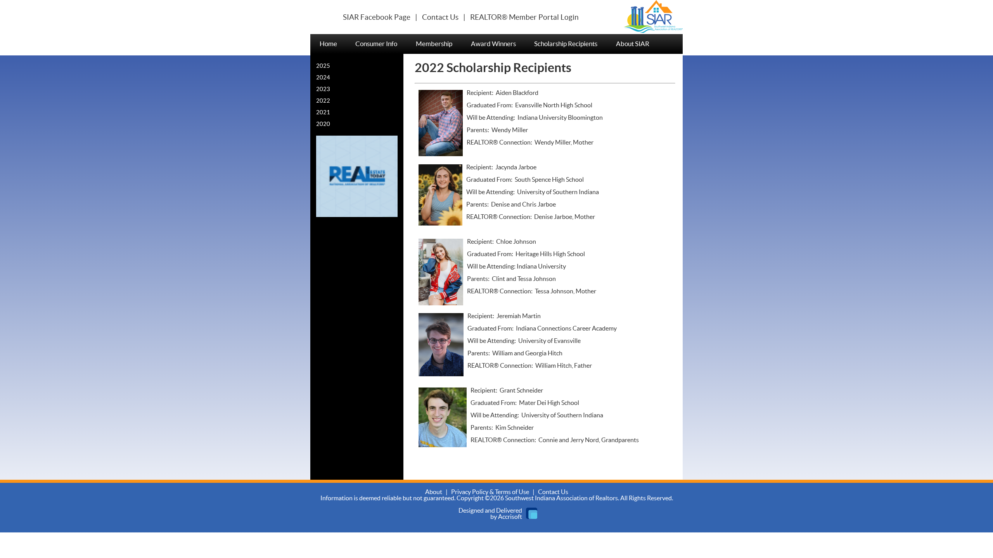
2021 (323, 112)
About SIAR (632, 44)
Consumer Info (376, 44)
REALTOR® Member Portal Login (524, 17)
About (433, 492)
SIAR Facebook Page (376, 17)
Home (328, 44)
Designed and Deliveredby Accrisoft (490, 514)
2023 (323, 89)
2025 (323, 66)
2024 (323, 78)
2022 (323, 101)
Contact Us (440, 17)
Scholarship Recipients (565, 44)
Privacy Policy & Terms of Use (490, 492)
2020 (323, 124)
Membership (434, 44)
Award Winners (493, 44)
